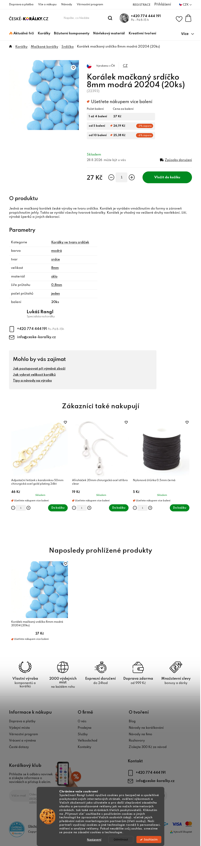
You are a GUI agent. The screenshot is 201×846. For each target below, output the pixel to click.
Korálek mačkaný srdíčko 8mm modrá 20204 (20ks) (37, 624)
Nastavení (94, 839)
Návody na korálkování (146, 728)
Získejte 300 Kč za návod (148, 747)
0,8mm (56, 285)
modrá (56, 251)
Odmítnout (121, 839)
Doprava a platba (21, 4)
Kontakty (84, 747)
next (189, 479)
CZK (186, 4)
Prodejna (84, 728)
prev (12, 479)
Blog (132, 721)
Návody (66, 4)
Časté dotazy (19, 747)
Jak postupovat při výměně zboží (39, 368)
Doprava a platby (22, 721)
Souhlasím (151, 839)
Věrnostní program (90, 4)
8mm (55, 268)
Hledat (110, 18)
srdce (55, 259)
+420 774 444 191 (146, 16)
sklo (54, 276)
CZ (125, 66)
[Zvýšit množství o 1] (132, 177)
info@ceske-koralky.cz (36, 337)
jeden (55, 293)
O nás (82, 721)
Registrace (141, 5)
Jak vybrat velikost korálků (34, 374)
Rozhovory (137, 740)
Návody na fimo (140, 734)
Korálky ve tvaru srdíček (70, 242)
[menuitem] (22, 33)
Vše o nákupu (47, 4)
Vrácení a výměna (22, 740)
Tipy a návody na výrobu (32, 380)
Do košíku (172, 177)
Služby (83, 734)
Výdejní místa (19, 728)
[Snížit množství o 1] (111, 177)
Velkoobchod (87, 740)
